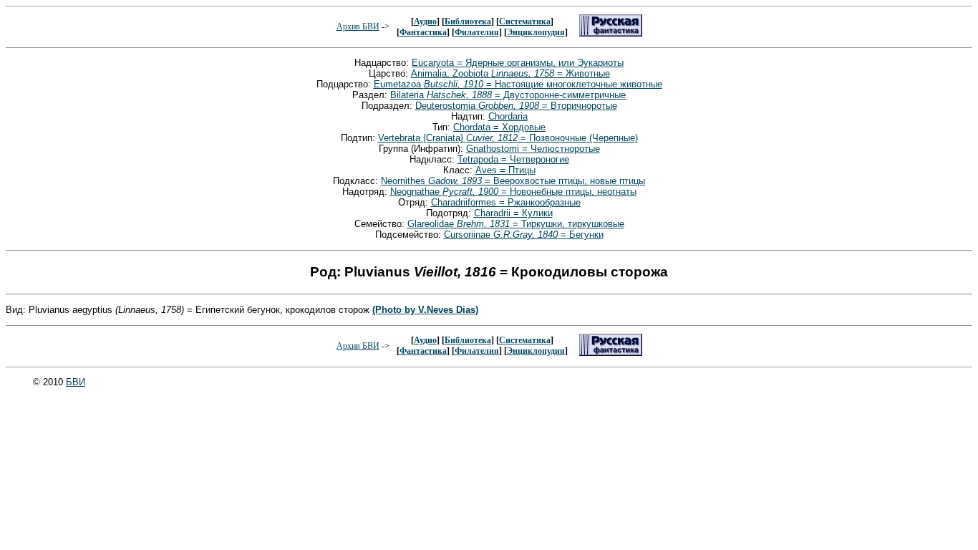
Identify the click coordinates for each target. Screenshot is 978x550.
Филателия (477, 32)
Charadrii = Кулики (513, 213)
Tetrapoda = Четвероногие (513, 159)
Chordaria (508, 116)
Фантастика (423, 32)
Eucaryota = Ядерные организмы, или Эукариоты (518, 62)
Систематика (525, 21)
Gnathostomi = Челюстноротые (533, 148)
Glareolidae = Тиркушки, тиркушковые (515, 223)
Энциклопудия (536, 32)
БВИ (75, 382)
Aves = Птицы (505, 170)
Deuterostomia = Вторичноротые (516, 105)
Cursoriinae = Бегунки (524, 234)
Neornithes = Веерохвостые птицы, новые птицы (513, 180)
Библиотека (468, 21)
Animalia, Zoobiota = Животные (510, 73)
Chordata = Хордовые (499, 127)
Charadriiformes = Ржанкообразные (506, 202)
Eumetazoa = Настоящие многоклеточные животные (518, 84)
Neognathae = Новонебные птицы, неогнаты (513, 191)
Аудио (425, 21)
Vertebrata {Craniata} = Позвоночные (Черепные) (508, 137)
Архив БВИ (358, 26)
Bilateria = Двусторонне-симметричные (508, 95)
